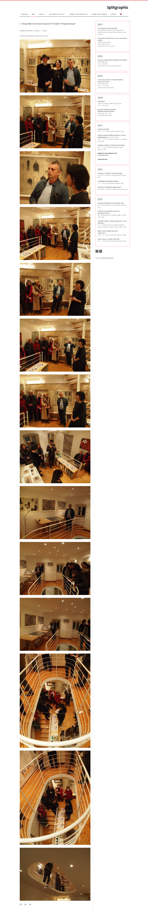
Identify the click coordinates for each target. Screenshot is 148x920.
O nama (41, 14)
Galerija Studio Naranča (99, 14)
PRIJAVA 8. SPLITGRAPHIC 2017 (107, 153)
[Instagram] (100, 251)
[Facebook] (97, 251)
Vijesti (33, 14)
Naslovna (25, 14)
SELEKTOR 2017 (102, 159)
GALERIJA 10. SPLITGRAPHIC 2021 (78, 14)
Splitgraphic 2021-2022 (56, 14)
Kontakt (113, 14)
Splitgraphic (117, 7)
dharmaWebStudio (107, 258)
